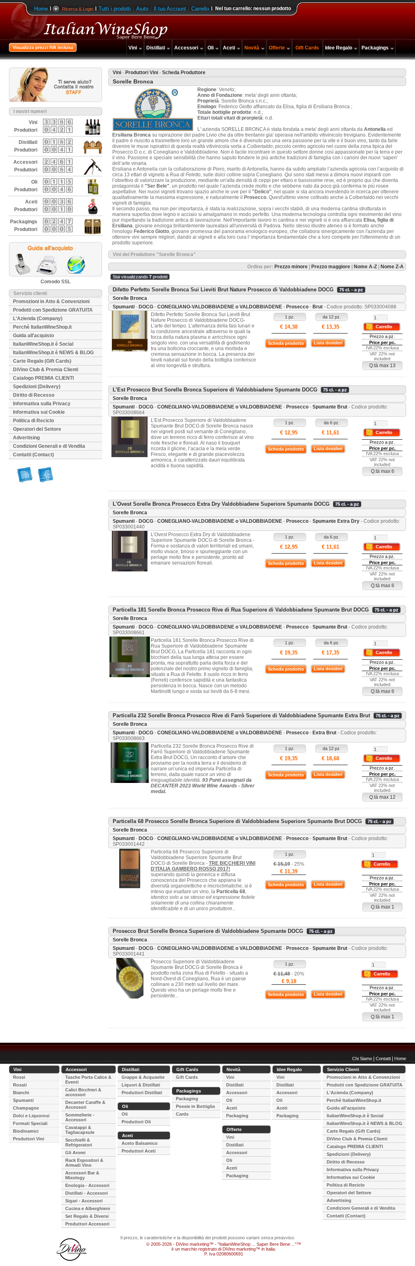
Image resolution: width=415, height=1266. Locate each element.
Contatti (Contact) (33, 455)
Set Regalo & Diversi (87, 1216)
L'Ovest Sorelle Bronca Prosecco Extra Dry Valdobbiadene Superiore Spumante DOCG (221, 504)
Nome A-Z (365, 266)
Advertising (26, 438)
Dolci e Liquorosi (31, 1115)
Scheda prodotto (286, 343)
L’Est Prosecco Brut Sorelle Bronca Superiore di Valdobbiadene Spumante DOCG (215, 390)
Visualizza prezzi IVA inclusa (43, 47)
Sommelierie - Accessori (79, 1117)
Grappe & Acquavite (143, 1077)
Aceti (229, 48)
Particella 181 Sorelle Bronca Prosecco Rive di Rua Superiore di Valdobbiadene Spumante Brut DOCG (241, 610)
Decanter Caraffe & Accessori (85, 1105)
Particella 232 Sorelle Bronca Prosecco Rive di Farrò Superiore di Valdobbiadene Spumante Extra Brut (241, 715)
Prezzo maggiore (330, 266)
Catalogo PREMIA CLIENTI (43, 378)
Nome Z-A (392, 266)
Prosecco (297, 307)
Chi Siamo (362, 1058)
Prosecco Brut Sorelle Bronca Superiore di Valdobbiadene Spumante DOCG (208, 931)
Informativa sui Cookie (39, 412)
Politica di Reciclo (33, 420)
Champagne (26, 1108)
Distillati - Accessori (86, 1193)
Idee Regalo (338, 48)
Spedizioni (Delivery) (36, 386)
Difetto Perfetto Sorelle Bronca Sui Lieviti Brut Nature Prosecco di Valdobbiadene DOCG (223, 290)
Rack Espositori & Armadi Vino (84, 1163)
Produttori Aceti (139, 1150)
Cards (182, 1114)
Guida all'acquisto (33, 335)
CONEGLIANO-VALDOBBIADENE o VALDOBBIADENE (219, 307)
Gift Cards (307, 48)
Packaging (187, 1098)
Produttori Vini (141, 72)
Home (41, 9)
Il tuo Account (170, 9)
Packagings (375, 48)
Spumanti (124, 307)
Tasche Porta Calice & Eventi (88, 1079)
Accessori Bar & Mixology (82, 1175)
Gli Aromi (75, 1152)
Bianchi (21, 1092)
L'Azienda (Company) (37, 318)
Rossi (19, 1077)
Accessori (186, 48)
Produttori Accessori (87, 1223)
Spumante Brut (329, 407)
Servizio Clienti (343, 1069)
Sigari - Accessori (84, 1200)
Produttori (25, 130)
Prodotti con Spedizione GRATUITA (53, 310)
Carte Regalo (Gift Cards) (42, 361)
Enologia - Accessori (87, 1185)
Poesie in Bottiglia (195, 1106)
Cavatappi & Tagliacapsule (79, 1130)
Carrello (200, 9)
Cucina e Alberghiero (87, 1208)
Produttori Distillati (142, 1092)
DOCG (146, 307)
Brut (317, 307)
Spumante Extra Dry (335, 521)
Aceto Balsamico (140, 1143)
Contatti (383, 1058)
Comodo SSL (56, 281)
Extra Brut (324, 733)
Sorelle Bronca (130, 298)
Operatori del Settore (37, 429)
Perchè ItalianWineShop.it (42, 327)
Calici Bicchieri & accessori (83, 1092)
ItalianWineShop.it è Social (43, 344)
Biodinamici (26, 1131)
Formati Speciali (30, 1123)
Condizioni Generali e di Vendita (49, 446)
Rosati (20, 1084)
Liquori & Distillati (141, 1084)
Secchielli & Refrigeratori (78, 1142)
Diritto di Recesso (33, 395)
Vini (132, 48)
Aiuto (142, 9)
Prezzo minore (291, 266)
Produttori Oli (136, 1121)
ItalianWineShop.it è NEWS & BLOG (53, 352)
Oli (211, 48)
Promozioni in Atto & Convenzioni (51, 301)
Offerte (277, 48)
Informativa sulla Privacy (42, 403)
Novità (251, 48)
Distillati (155, 48)
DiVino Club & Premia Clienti (45, 369)
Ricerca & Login (77, 8)
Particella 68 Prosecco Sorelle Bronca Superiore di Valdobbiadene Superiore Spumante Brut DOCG (237, 821)
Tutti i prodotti (114, 9)
